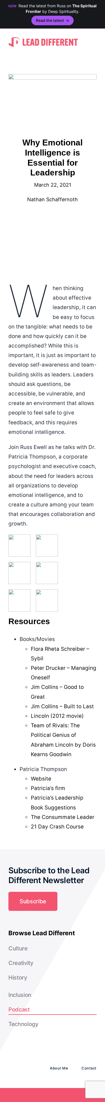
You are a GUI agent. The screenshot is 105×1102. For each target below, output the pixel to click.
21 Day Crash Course (57, 826)
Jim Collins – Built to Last (62, 706)
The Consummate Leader (62, 817)
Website (41, 778)
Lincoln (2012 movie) (57, 716)
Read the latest (52, 20)
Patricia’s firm (48, 788)
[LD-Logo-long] (43, 37)
